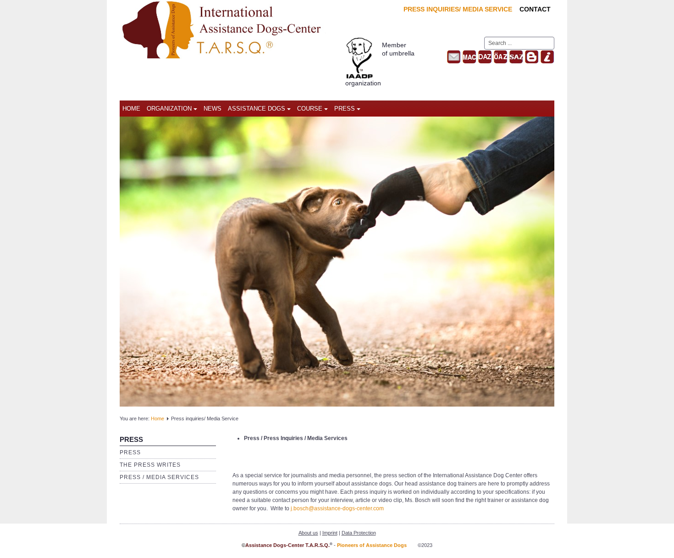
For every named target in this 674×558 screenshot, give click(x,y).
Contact (535, 9)
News (212, 108)
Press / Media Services (159, 477)
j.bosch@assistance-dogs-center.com (337, 508)
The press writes (150, 465)
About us (308, 533)
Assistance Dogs (256, 108)
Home (131, 108)
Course (309, 108)
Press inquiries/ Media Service (457, 9)
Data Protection (359, 533)
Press (344, 108)
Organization (169, 108)
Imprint (329, 533)
